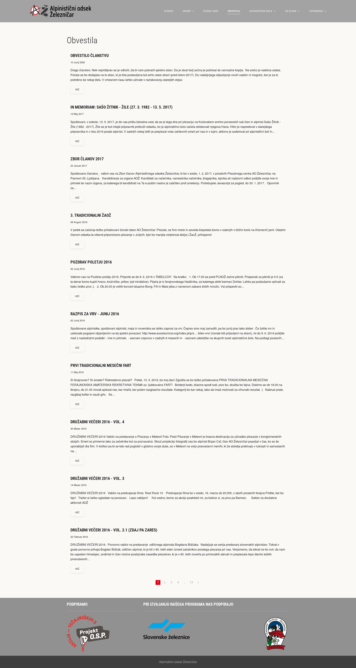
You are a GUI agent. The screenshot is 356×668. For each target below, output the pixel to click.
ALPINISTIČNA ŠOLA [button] (260, 11)
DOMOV (168, 11)
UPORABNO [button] (316, 11)
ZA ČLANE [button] (290, 11)
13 (191, 582)
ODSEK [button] (186, 11)
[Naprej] (198, 582)
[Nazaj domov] (61, 11)
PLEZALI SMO (210, 11)
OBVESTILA (234, 11)
